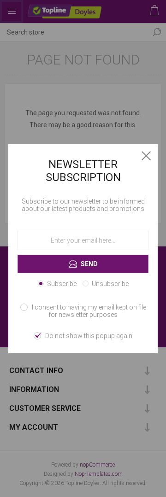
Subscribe (62, 283)
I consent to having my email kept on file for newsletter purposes (89, 311)
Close (146, 155)
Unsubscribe (110, 283)
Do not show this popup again (88, 335)
